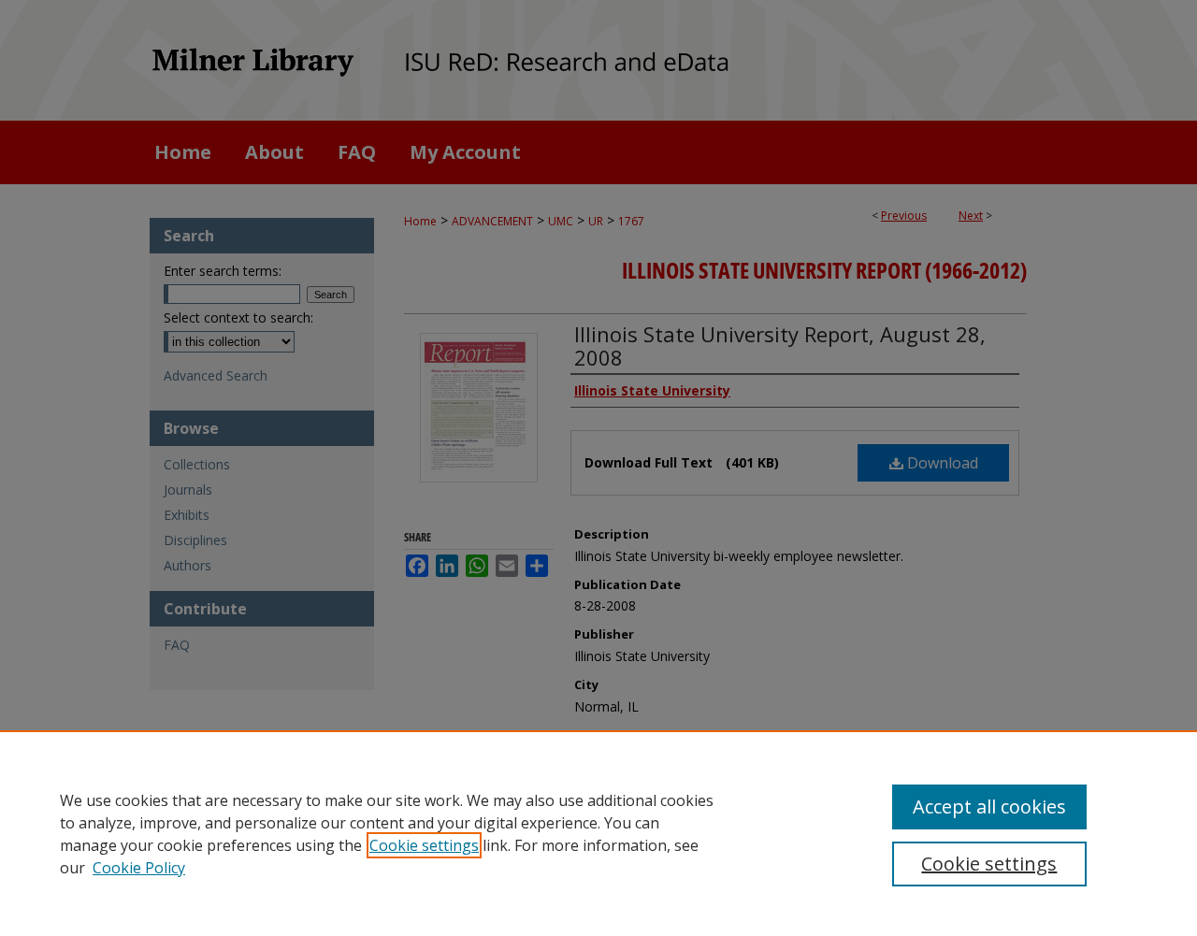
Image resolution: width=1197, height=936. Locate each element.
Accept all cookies (989, 806)
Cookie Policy (139, 867)
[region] (598, 833)
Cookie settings (424, 845)
